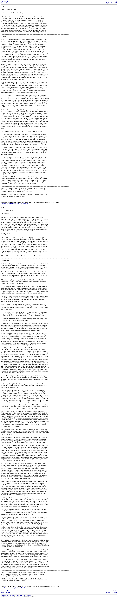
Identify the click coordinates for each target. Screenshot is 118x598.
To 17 (18, 203)
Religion (115, 1)
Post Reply (5, 203)
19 (1, 586)
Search (8, 3)
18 (1, 202)
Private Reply (12, 203)
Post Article (114, 3)
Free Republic (5, 1)
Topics (108, 3)
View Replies (24, 203)
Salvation (28, 202)
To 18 (18, 588)
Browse (3, 3)
